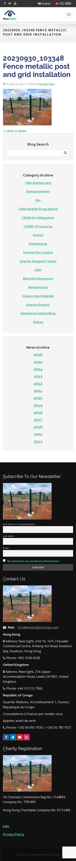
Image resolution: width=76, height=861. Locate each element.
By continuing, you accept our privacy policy (33, 560)
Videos (38, 322)
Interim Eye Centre (38, 252)
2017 (38, 419)
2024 (38, 369)
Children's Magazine (38, 218)
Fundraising (38, 244)
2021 (38, 391)
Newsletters (38, 287)
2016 (38, 427)
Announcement (38, 191)
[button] (65, 153)
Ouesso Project (38, 305)
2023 (38, 376)
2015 (38, 434)
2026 (38, 354)
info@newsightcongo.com (38, 627)
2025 (38, 362)
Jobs (38, 270)
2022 (38, 383)
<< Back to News (15, 131)
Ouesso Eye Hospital (38, 296)
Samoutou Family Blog (38, 313)
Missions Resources (38, 278)
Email (6, 548)
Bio (38, 200)
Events (38, 235)
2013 (38, 441)
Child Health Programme (38, 209)
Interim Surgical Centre (38, 261)
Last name (8, 535)
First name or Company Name (19, 524)
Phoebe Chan (46, 84)
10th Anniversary (38, 183)
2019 (38, 405)
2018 (38, 412)
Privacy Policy (13, 834)
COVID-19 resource (38, 226)
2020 (38, 398)
